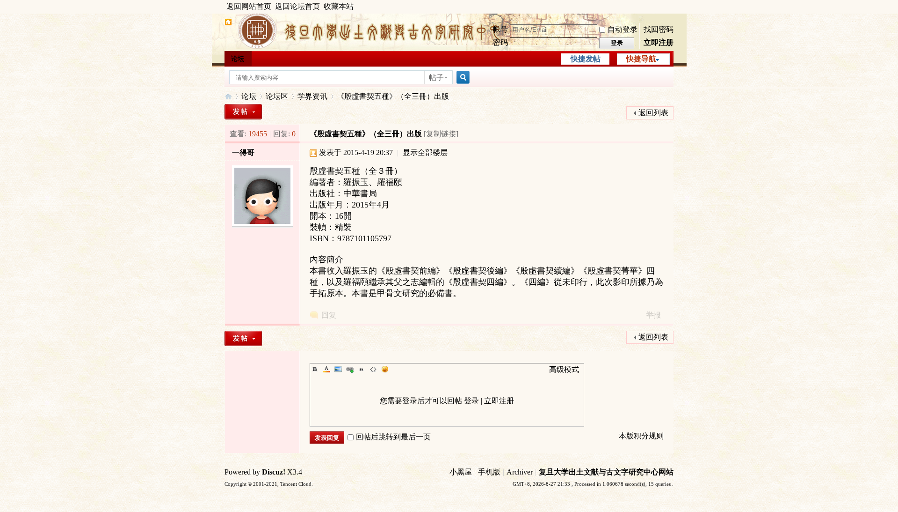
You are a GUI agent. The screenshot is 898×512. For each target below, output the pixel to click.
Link (350, 369)
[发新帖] (243, 111)
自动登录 (622, 29)
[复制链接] (441, 134)
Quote (361, 369)
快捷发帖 (586, 59)
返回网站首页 (248, 6)
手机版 (489, 472)
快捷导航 (641, 59)
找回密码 (659, 29)
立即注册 (659, 42)
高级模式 (564, 369)
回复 (328, 315)
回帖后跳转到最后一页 (393, 437)
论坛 (237, 58)
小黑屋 (460, 472)
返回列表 (653, 113)
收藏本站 (339, 6)
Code (373, 369)
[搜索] (462, 77)
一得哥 (243, 152)
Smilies (385, 369)
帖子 (436, 78)
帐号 (500, 29)
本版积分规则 (641, 436)
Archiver (520, 472)
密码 (500, 42)
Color (326, 369)
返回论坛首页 (297, 6)
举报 (653, 315)
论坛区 (277, 96)
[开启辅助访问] (671, 6)
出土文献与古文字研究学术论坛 (228, 96)
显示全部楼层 (425, 152)
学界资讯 (312, 96)
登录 (471, 401)
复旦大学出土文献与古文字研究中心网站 (606, 472)
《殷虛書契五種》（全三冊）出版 (393, 96)
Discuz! (273, 472)
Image (338, 369)
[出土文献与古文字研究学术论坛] (228, 23)
